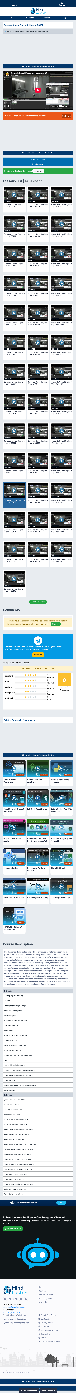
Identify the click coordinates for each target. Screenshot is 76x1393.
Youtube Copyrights (49, 1330)
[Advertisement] (38, 49)
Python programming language (15, 1006)
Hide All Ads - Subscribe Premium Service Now (38, 66)
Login (14, 5)
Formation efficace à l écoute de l (16, 1020)
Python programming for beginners (16, 1134)
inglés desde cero (10, 1090)
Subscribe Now (13, 1229)
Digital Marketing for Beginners (15, 1189)
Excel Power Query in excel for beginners (18, 1055)
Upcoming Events (46, 1298)
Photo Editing (8, 1030)
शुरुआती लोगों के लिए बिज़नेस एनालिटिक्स (15, 1065)
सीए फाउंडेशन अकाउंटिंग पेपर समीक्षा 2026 (15, 1124)
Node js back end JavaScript (15, 1319)
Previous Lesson (38, 160)
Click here (55, 624)
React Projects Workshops (14, 1315)
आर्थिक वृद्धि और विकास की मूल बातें (13, 1110)
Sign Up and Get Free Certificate (23, 171)
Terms (43, 1338)
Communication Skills (11, 1025)
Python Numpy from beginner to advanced (19, 1164)
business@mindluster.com (14, 1307)
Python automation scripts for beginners (18, 1075)
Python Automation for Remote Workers (18, 1184)
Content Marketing (10, 1040)
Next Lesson (37, 164)
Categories (29, 18)
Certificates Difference (50, 1342)
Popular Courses (45, 1295)
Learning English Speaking (13, 996)
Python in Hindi (9, 1080)
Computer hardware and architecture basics (20, 1085)
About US (44, 1326)
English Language (10, 1016)
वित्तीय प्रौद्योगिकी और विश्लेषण (12, 1115)
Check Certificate (48, 1315)
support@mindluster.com (14, 1312)
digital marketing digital (12, 1050)
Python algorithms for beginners (15, 1174)
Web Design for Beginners (13, 1011)
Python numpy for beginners (14, 1179)
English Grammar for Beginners (15, 1045)
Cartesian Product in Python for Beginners (19, 1149)
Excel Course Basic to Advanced (15, 1035)
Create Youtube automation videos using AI (19, 1070)
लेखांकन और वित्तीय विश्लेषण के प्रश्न (13, 1194)
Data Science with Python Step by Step (18, 1169)
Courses (42, 1291)
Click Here (66, 116)
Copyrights (45, 1334)
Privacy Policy (46, 1323)
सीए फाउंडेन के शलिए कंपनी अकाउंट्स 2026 (16, 1119)
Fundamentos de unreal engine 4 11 (37, 31)
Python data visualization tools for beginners (20, 1144)
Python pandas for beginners (14, 1139)
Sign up (62, 5)
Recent (47, 18)
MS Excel (7, 1001)
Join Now (61, 1203)
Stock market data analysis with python (18, 1154)
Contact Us (45, 1319)
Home (9, 31)
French (6, 1060)
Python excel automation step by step (17, 1159)
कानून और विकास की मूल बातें (11, 1105)
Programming (18, 31)
